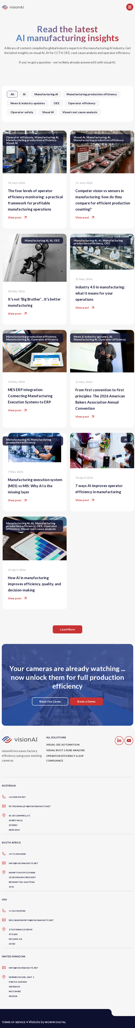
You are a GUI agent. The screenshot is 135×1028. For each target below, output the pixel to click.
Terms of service (14, 1022)
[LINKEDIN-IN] (119, 740)
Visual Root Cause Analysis (65, 750)
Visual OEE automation (62, 744)
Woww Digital (55, 1022)
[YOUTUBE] (128, 740)
